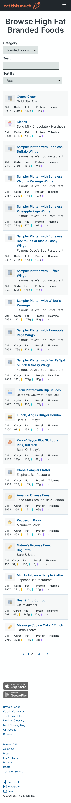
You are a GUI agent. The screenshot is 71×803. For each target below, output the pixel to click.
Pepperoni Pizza (29, 520)
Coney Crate (26, 96)
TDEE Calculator (12, 716)
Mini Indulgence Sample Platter (40, 575)
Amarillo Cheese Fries (33, 495)
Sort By (8, 73)
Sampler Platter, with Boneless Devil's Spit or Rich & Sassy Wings (40, 241)
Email (11, 791)
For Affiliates (11, 758)
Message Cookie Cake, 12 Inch (40, 625)
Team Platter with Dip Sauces (39, 390)
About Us (8, 748)
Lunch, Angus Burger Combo (39, 415)
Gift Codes (9, 729)
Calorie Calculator (13, 711)
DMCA (7, 767)
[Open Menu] (64, 5)
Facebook (14, 782)
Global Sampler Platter (33, 470)
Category (10, 43)
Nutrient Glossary (13, 720)
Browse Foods (11, 707)
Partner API (10, 744)
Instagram (14, 786)
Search (8, 58)
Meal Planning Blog (14, 725)
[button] (20, 50)
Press (6, 753)
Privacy (7, 762)
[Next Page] (47, 654)
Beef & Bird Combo (31, 600)
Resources (9, 734)
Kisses (22, 122)
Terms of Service (13, 771)
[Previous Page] (23, 654)
